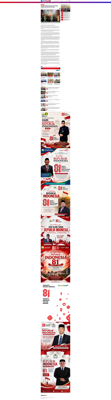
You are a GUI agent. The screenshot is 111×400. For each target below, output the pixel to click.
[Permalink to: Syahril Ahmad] (41, 8)
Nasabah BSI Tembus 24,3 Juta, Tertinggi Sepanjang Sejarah (43, 84)
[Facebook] (56, 70)
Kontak (53, 397)
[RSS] (46, 395)
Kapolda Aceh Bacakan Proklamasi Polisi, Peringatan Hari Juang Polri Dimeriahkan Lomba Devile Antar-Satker (57, 84)
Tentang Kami (47, 397)
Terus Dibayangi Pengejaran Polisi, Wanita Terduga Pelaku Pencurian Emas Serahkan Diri (50, 84)
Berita (54, 82)
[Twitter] (57, 70)
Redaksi (51, 397)
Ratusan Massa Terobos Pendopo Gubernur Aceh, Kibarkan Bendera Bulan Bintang (66, 12)
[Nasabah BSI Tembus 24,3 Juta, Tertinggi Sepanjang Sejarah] (44, 81)
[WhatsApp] (59, 70)
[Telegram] (58, 70)
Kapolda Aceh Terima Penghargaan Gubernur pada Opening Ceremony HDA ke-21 (66, 14)
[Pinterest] (43, 395)
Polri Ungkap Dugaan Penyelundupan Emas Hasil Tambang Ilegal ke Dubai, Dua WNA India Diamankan (66, 19)
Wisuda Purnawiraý (56, 66)
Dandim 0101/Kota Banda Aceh (46, 66)
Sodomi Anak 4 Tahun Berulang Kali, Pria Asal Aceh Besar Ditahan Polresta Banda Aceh (50, 77)
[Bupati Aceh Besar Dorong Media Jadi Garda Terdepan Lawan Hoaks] (57, 74)
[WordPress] (44, 395)
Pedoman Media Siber (43, 397)
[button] (67, 0)
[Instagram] (45, 395)
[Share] (59, 8)
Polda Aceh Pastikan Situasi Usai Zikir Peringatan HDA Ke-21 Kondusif (66, 17)
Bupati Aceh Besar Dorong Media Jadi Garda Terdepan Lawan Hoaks (57, 77)
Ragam (43, 4)
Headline (41, 4)
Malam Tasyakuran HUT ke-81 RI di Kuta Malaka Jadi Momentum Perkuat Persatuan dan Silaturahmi (44, 77)
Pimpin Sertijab (51, 66)
